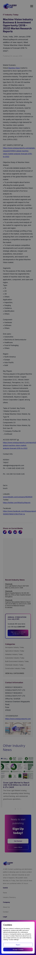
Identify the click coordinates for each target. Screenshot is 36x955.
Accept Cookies (18, 949)
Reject (18, 945)
